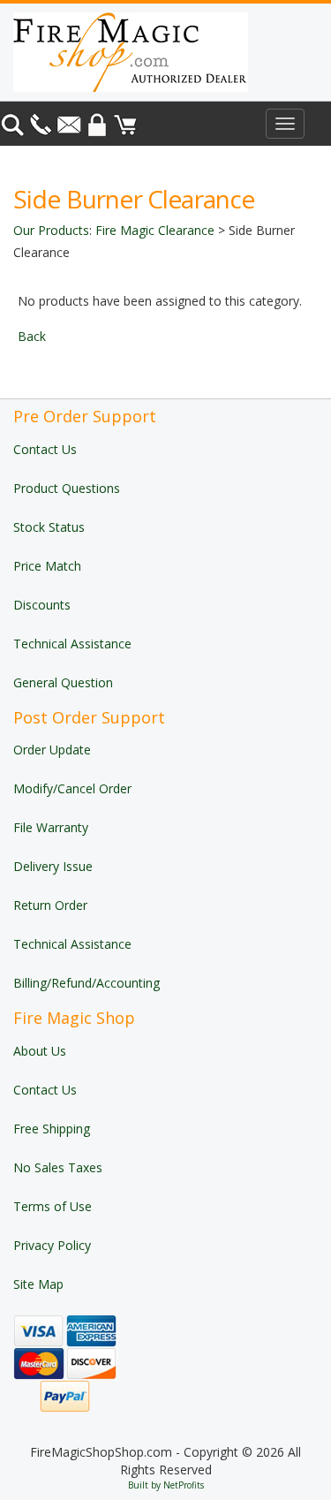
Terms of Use (52, 1206)
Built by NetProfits (166, 1485)
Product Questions (66, 488)
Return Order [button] (50, 905)
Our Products (51, 230)
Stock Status (49, 527)
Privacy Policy (52, 1245)
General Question (63, 682)
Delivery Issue (53, 866)
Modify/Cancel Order (72, 788)
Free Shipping (51, 1128)
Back (32, 336)
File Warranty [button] (50, 827)
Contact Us (45, 449)
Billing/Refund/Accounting (86, 982)
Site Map (38, 1284)
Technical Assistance (72, 643)
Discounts (42, 604)
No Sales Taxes (57, 1167)
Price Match (47, 565)
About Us (39, 1050)
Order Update (52, 749)
